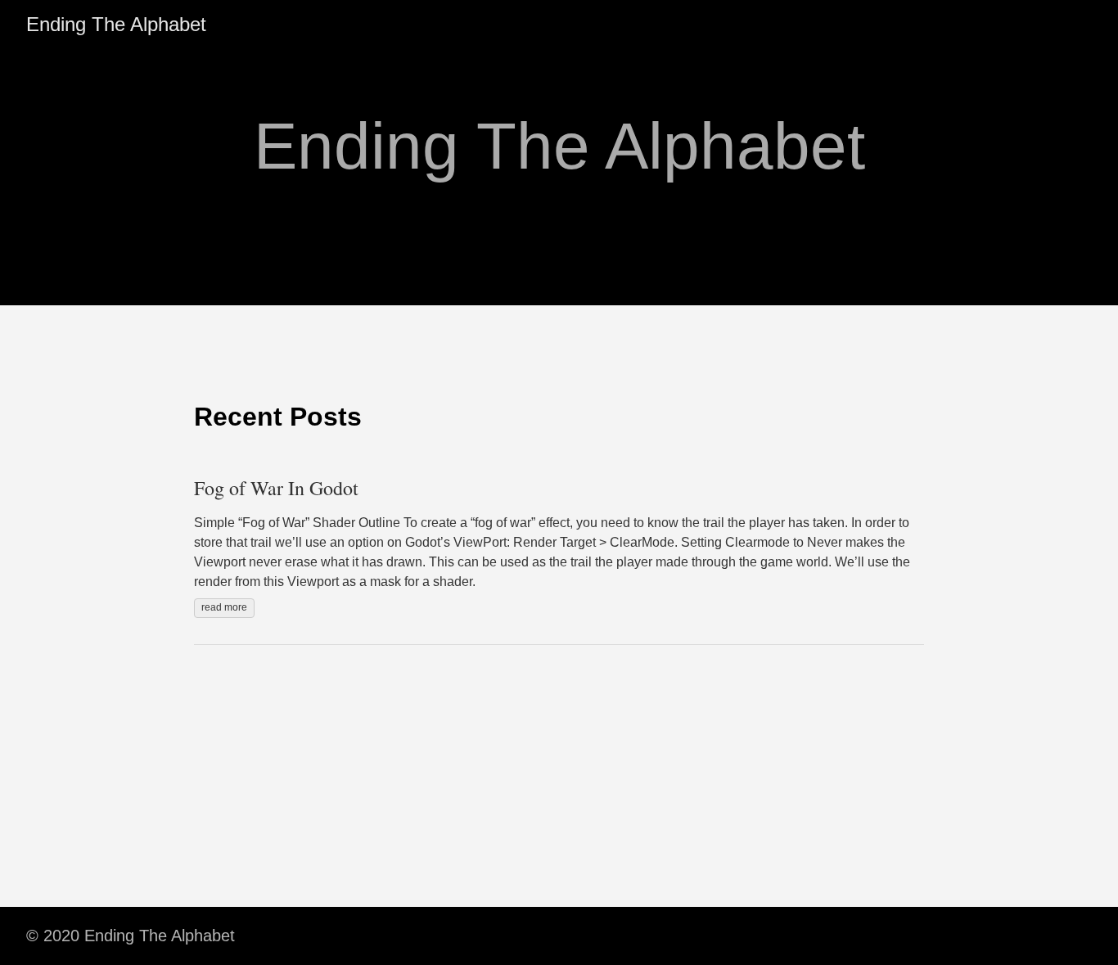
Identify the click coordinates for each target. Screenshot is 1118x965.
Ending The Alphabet (116, 24)
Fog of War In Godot (276, 488)
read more (224, 607)
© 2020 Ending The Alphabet (130, 936)
